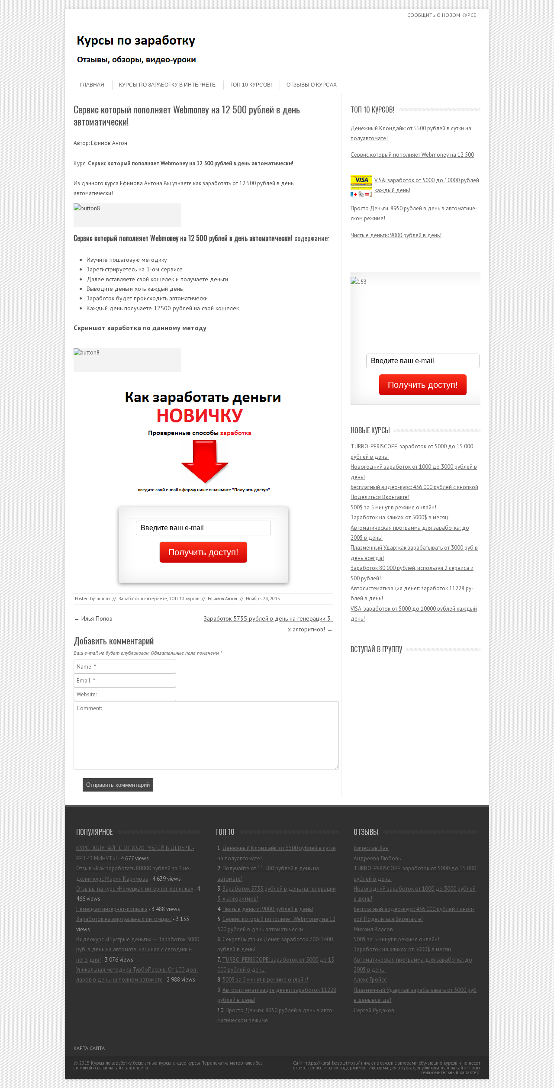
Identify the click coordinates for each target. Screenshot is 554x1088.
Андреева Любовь (377, 858)
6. (275, 944)
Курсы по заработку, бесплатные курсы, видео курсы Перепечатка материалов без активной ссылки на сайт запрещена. (168, 1065)
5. (276, 924)
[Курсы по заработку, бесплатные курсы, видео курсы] (138, 68)
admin (103, 599)
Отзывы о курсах (312, 85)
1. (276, 853)
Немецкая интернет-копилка (112, 909)
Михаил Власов (373, 929)
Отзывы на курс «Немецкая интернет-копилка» (134, 888)
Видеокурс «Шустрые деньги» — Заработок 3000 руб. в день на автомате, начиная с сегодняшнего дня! (137, 949)
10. (276, 1015)
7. (275, 964)
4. (265, 909)
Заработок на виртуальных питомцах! (124, 919)
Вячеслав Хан (371, 848)
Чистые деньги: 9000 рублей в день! (396, 229)
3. (276, 893)
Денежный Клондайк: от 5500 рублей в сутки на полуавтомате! (411, 122)
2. (268, 873)
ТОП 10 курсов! (251, 85)
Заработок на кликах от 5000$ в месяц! (400, 517)
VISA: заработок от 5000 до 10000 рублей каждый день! (426, 179)
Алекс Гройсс (370, 979)
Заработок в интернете (143, 599)
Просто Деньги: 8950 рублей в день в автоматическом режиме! (414, 207)
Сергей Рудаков (374, 1010)
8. (262, 979)
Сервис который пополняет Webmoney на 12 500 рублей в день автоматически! (412, 148)
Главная (92, 85)
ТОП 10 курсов (184, 599)
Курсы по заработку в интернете (167, 85)
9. (276, 995)
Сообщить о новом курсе (441, 15)
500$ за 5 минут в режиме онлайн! (393, 507)
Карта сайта (89, 1048)
